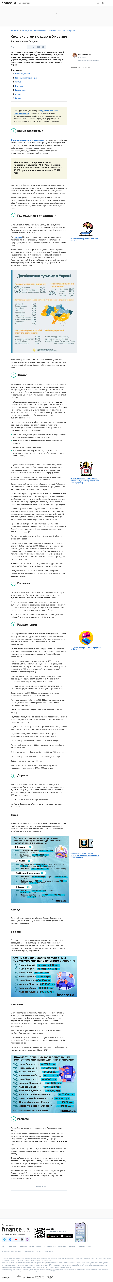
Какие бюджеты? (22, 74)
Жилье (18, 82)
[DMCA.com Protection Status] (6, 1279)
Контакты (49, 1251)
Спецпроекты (85, 1247)
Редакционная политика (31, 1247)
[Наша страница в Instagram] (38, 47)
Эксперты (62, 1247)
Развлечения (20, 90)
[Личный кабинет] (98, 3)
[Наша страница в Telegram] (33, 47)
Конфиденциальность (33, 1251)
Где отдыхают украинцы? (26, 78)
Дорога (18, 94)
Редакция (13, 1247)
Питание (19, 86)
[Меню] (108, 3)
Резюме (18, 98)
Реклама (72, 1247)
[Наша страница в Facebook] (29, 47)
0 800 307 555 (25, 3)
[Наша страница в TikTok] (21, 1239)
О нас (4, 1247)
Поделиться (41, 1187)
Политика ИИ (50, 1247)
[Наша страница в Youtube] (43, 47)
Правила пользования (11, 1251)
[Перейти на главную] (9, 3)
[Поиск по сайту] (103, 3)
